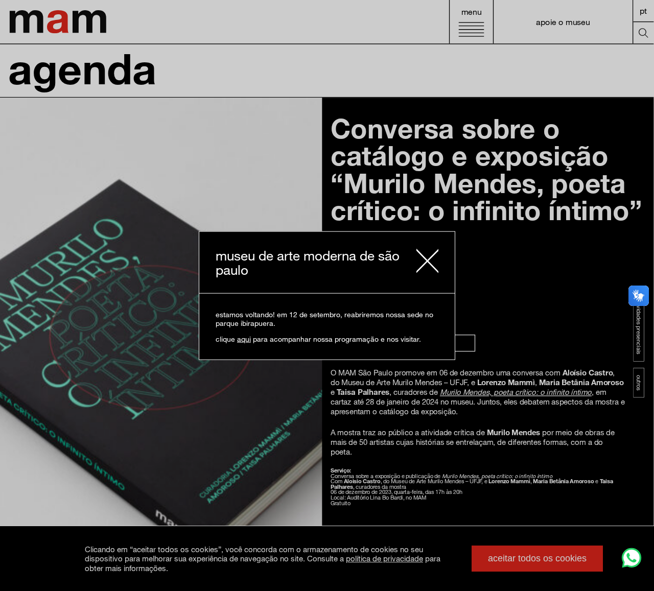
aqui (244, 339)
